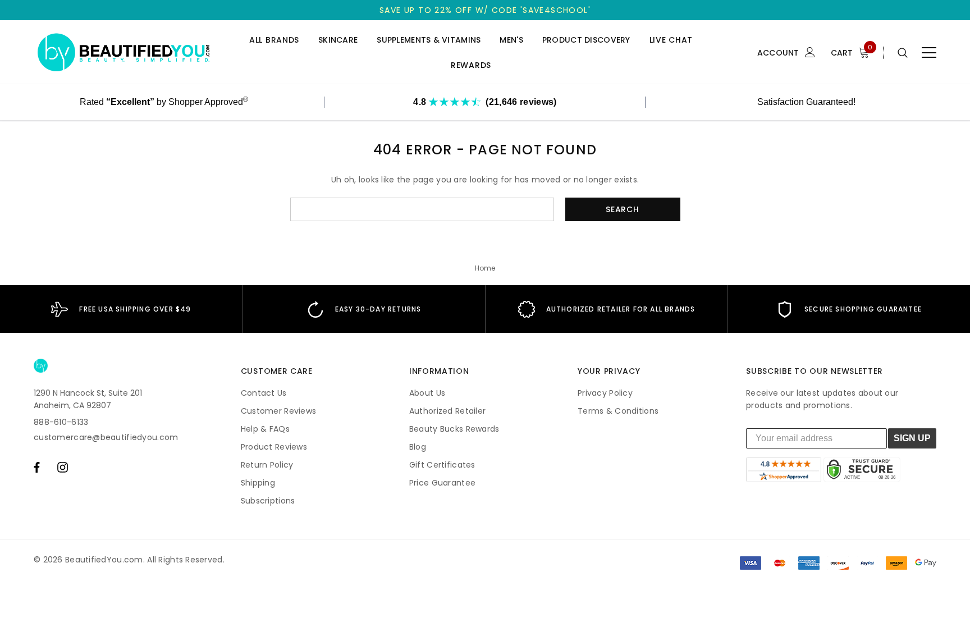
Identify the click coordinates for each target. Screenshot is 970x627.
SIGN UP (912, 438)
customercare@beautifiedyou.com (106, 437)
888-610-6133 (61, 422)
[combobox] (422, 209)
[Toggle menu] (929, 53)
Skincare (338, 40)
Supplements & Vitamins (429, 40)
